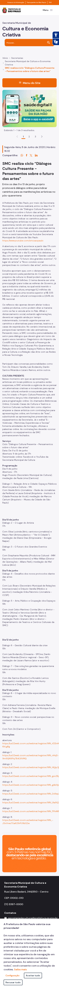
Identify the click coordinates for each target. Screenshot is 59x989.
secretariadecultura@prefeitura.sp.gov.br (33, 918)
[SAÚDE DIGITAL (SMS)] (29, 108)
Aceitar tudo (33, 975)
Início (5, 58)
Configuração (13, 975)
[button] (42, 136)
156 (50, 2)
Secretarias (17, 58)
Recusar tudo (13, 982)
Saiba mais (20, 969)
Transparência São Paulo (36, 2)
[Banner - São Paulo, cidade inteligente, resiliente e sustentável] (29, 853)
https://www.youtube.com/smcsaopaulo (22, 240)
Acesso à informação (15, 2)
